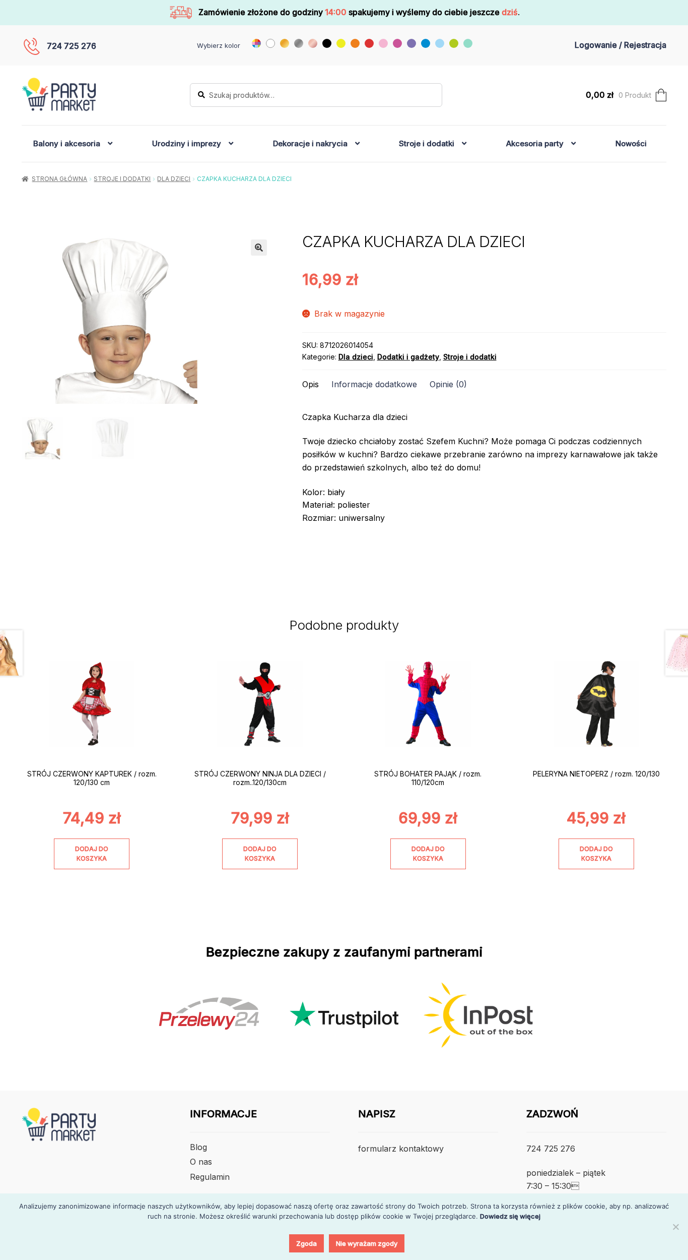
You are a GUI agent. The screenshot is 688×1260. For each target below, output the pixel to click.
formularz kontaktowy (401, 1149)
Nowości (631, 143)
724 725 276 (71, 46)
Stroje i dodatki (426, 143)
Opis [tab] (310, 384)
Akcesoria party (535, 143)
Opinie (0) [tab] (448, 384)
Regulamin (210, 1177)
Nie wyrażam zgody (366, 1243)
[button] (259, 247)
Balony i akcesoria (66, 143)
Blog (198, 1147)
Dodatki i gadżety (408, 356)
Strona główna (59, 179)
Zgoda (306, 1243)
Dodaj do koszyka (91, 853)
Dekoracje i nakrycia (310, 143)
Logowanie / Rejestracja (620, 45)
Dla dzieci (173, 179)
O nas (201, 1162)
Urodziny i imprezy (186, 143)
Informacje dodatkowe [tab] (374, 384)
